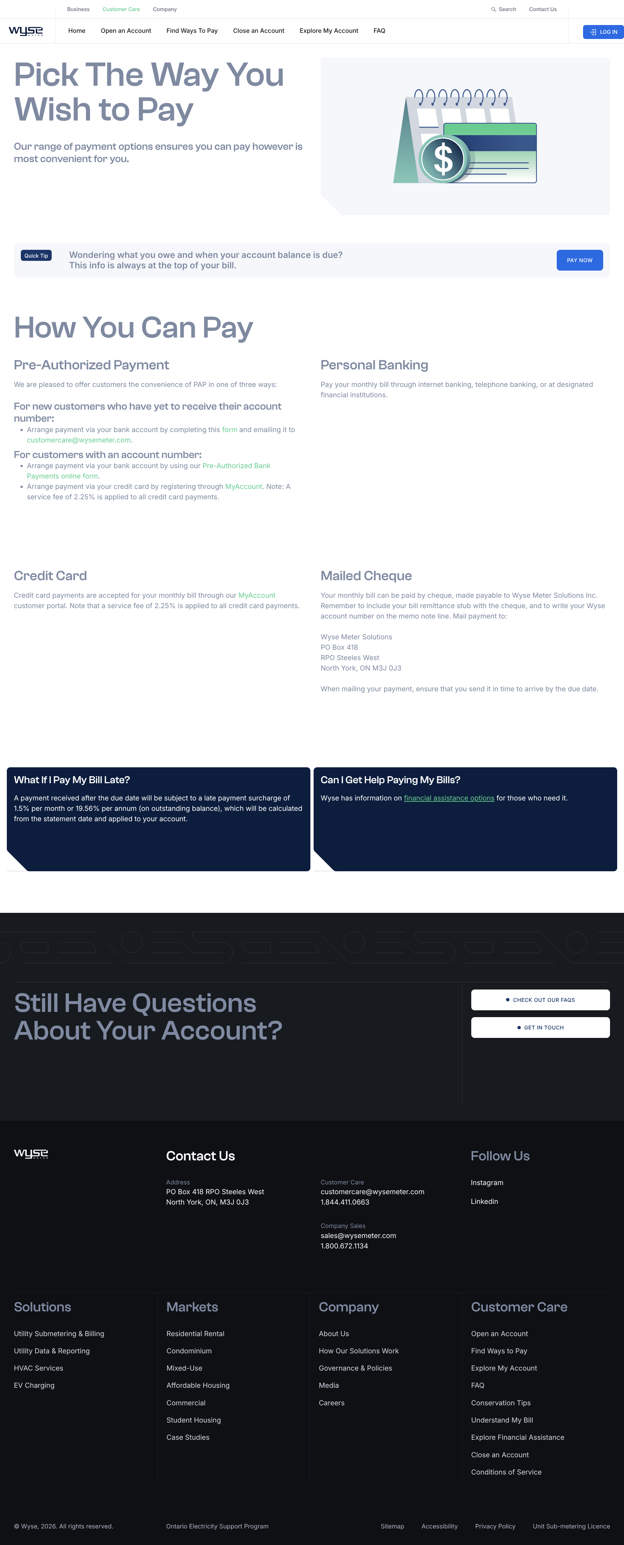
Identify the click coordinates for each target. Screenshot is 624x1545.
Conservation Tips (501, 1403)
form (229, 430)
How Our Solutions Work (359, 1351)
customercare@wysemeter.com (79, 440)
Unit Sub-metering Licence (571, 1526)
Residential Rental (195, 1334)
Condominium (189, 1351)
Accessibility (440, 1526)
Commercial (185, 1403)
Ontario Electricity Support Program (217, 1526)
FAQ (379, 30)
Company (165, 9)
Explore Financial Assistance (518, 1437)
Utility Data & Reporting (52, 1351)
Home (76, 30)
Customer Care (121, 9)
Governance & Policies (355, 1368)
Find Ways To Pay (192, 30)
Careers (331, 1403)
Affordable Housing (198, 1385)
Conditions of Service (506, 1472)
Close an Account (258, 30)
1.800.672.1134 (344, 1246)
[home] (28, 31)
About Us (334, 1334)
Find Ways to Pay (499, 1351)
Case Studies (187, 1437)
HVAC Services (38, 1368)
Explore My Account (329, 30)
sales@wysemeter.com (358, 1236)
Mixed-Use (184, 1368)
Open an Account (126, 30)
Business (78, 9)
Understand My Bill (502, 1420)
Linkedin (484, 1201)
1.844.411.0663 (345, 1202)
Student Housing (193, 1420)
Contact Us (543, 9)
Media (329, 1385)
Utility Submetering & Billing (59, 1334)
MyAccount (243, 486)
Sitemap (392, 1526)
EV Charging (34, 1385)
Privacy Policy (495, 1526)
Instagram (487, 1183)
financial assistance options (449, 798)
